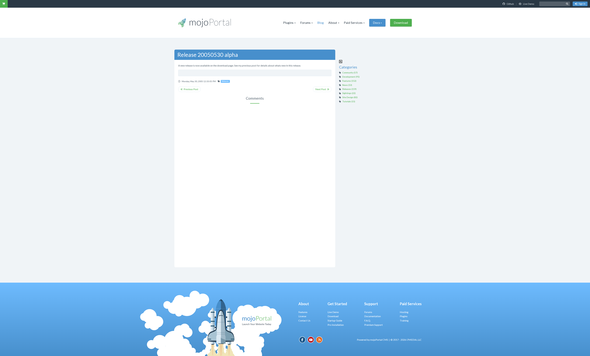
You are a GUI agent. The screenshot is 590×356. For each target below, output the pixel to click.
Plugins (288, 22)
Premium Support (373, 324)
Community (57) (350, 72)
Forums (305, 22)
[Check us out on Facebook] (302, 340)
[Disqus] (254, 144)
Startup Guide (335, 320)
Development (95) (351, 76)
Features (302, 312)
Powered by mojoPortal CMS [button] (372, 339)
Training (404, 320)
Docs (376, 22)
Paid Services (353, 22)
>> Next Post (322, 89)
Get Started (337, 304)
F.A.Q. (367, 320)
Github (510, 3)
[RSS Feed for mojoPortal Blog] (340, 61)
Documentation (372, 316)
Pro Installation (336, 324)
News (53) (347, 85)
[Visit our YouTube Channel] (311, 340)
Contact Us (304, 320)
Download (401, 22)
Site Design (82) (350, 97)
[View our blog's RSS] (319, 340)
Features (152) (349, 81)
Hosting (404, 312)
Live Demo (528, 3)
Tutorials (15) (348, 101)
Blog (320, 22)
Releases (225, 81)
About (332, 22)
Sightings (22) (349, 93)
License (302, 316)
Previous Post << (189, 89)
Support (371, 304)
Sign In (581, 3)
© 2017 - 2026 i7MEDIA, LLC (406, 339)
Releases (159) (349, 89)
